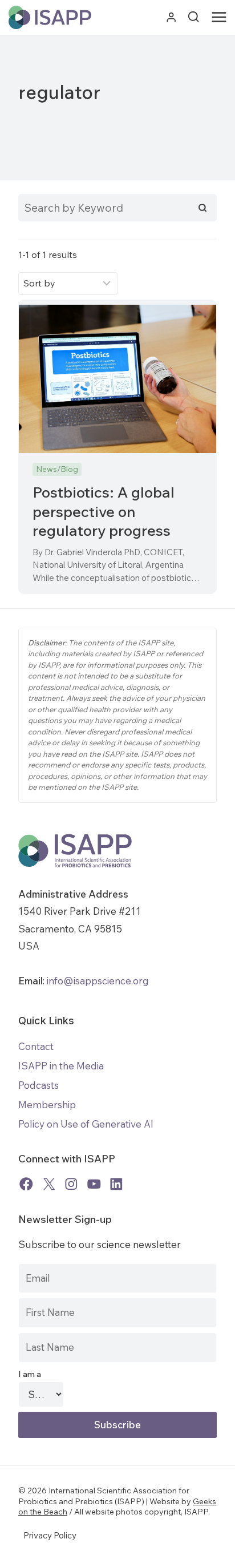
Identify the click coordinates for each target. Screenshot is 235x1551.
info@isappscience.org (96, 981)
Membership (47, 1104)
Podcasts (38, 1085)
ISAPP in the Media (61, 1066)
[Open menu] (221, 17)
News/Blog (57, 469)
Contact (36, 1046)
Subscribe (117, 1425)
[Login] (171, 17)
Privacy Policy (49, 1535)
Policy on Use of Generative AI (85, 1124)
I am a (29, 1374)
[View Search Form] (193, 17)
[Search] (202, 207)
